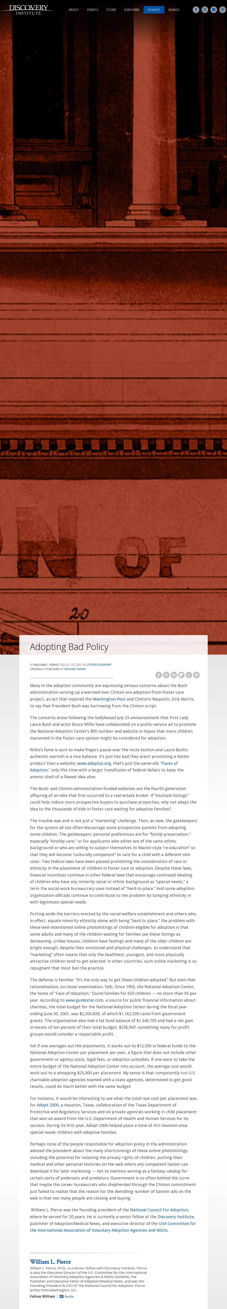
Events (92, 10)
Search (173, 10)
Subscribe (131, 10)
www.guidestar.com (84, 1000)
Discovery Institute (176, 1216)
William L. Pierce (50, 1262)
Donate (154, 10)
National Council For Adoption (159, 1209)
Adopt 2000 (48, 1105)
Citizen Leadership (98, 665)
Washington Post (109, 699)
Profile (69, 1296)
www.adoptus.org (94, 763)
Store (111, 10)
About (74, 10)
